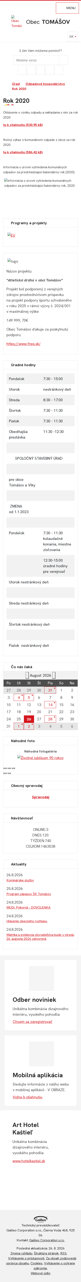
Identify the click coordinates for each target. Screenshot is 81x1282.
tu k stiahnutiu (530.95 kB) (23, 125)
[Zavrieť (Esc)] (5, 768)
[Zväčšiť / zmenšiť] (13, 768)
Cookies (36, 1263)
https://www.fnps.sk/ (23, 343)
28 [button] (50, 719)
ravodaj (42, 797)
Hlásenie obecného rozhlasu (26, 921)
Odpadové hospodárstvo (45, 84)
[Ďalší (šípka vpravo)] (9, 773)
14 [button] (50, 704)
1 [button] (19, 726)
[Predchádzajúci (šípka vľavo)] (5, 773)
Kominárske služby (20, 880)
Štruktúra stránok (46, 1253)
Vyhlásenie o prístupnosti (26, 1258)
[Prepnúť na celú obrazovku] (9, 768)
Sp (34, 797)
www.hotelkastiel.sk (28, 1160)
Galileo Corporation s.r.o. (47, 1240)
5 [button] (29, 697)
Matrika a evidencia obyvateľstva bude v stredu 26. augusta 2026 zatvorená (40, 937)
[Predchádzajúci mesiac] (27, 675)
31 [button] (50, 690)
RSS (63, 1253)
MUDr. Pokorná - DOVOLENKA (28, 907)
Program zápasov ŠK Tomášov (28, 894)
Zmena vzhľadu (21, 1253)
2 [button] (29, 726)
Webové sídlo (40, 1273)
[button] (73, 37)
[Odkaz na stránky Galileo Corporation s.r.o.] (40, 1219)
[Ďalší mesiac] (53, 675)
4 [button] (19, 697)
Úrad (16, 84)
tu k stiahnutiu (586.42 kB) (23, 152)
